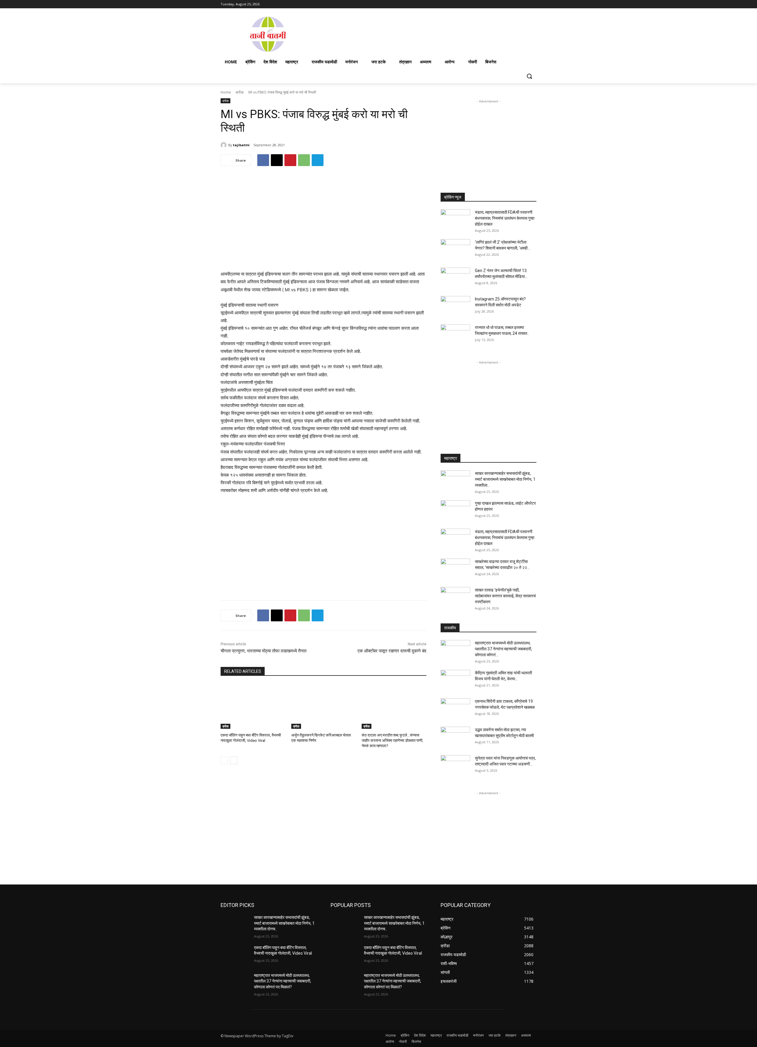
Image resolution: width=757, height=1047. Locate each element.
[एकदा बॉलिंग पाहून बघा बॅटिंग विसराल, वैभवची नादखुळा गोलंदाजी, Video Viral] (253, 706)
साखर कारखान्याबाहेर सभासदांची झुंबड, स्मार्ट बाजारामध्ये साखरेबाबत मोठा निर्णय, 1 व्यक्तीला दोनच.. (284, 923)
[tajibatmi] (224, 145)
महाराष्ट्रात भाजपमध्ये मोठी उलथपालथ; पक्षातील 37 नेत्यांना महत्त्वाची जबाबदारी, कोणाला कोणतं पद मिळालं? (282, 981)
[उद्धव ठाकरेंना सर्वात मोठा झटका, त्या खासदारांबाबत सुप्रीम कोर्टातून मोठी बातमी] (455, 737)
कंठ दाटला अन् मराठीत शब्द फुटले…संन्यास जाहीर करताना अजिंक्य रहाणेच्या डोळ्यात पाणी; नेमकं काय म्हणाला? (392, 740)
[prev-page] (224, 760)
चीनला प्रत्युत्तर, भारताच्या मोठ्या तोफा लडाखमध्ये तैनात (263, 651)
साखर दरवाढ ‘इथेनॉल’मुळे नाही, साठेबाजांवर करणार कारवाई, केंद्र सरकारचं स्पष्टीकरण (505, 596)
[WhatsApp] (304, 160)
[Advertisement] (425, 33)
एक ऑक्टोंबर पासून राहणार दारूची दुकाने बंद (392, 651)
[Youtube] (533, 4)
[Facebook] (500, 4)
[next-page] (233, 760)
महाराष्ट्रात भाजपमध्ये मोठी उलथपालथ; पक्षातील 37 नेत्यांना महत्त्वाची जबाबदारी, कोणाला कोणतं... (503, 649)
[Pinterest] (290, 160)
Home (226, 92)
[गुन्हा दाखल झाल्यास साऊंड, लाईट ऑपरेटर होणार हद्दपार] (455, 510)
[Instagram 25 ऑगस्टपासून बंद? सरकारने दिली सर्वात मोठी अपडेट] (455, 306)
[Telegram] (317, 160)
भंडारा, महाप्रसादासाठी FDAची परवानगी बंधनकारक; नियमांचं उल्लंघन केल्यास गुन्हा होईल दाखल (504, 218)
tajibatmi (241, 145)
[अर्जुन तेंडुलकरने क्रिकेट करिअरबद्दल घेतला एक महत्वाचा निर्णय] (323, 706)
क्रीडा (240, 92)
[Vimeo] (524, 4)
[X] (516, 4)
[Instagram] (508, 4)
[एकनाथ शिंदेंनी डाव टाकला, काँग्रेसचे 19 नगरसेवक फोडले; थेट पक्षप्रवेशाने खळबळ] (455, 708)
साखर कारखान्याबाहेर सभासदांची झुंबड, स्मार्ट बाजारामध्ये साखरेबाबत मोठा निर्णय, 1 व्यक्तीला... (505, 479)
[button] (529, 76)
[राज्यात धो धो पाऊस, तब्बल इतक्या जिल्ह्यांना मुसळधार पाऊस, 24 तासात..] (455, 334)
